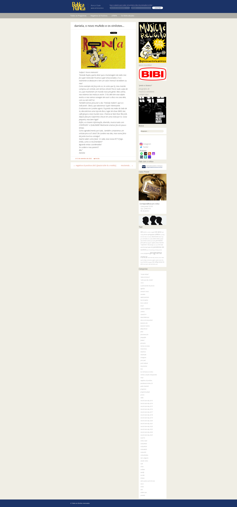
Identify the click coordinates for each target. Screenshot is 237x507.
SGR (142, 464)
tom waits (145, 264)
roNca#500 (144, 446)
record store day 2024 (147, 432)
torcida (97, 158)
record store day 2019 (147, 418)
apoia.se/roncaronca (97, 8)
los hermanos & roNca (147, 372)
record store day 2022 (147, 426)
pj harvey (156, 250)
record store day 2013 (147, 400)
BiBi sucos (143, 232)
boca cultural (144, 303)
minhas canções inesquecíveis (149, 375)
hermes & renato (145, 346)
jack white (153, 240)
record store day (151, 257)
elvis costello (150, 238)
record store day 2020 (147, 421)
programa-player (145, 392)
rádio (142, 398)
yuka (157, 264)
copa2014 (143, 314)
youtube (143, 495)
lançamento (144, 366)
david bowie (155, 237)
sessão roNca (144, 461)
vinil (142, 489)
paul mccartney (150, 250)
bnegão (152, 232)
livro (142, 369)
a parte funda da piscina (147, 286)
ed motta (145, 239)
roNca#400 (144, 443)
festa (142, 332)
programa (147, 253)
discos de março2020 (147, 320)
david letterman (145, 317)
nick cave (155, 244)
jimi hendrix (159, 241)
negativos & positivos (146, 380)
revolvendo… (127, 165)
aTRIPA (114, 16)
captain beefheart (145, 309)
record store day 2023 (147, 429)
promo (142, 395)
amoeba (143, 294)
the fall (145, 262)
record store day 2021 (147, 423)
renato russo (158, 257)
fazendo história (145, 326)
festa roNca (156, 239)
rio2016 (143, 438)
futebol (142, 340)
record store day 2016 (147, 409)
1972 (142, 283)
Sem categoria (144, 458)
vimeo (142, 487)
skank (160, 260)
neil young (150, 245)
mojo (142, 377)
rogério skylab (155, 260)
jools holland (144, 363)
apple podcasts (145, 297)
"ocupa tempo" (145, 274)
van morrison (151, 264)
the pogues (149, 262)
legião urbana (155, 243)
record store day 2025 (147, 435)
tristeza (142, 478)
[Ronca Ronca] (78, 6)
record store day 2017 (147, 412)
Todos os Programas (78, 16)
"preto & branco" (145, 277)
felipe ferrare (144, 329)
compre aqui (144, 94)
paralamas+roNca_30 (147, 383)
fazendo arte (144, 323)
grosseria (143, 343)
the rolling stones (157, 262)
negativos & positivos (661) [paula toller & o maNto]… (95, 165)
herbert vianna (146, 241)
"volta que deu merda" (147, 280)
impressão (143, 355)
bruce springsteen (149, 234)
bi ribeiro (149, 232)
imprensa (143, 352)
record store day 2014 (147, 403)
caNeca (157, 234)
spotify (142, 472)
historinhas (144, 349)
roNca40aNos (144, 455)
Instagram (147, 144)
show (142, 466)
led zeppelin (148, 242)
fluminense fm (144, 334)
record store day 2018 (147, 415)
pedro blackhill (145, 386)
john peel (143, 243)
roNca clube (144, 441)
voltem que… (144, 492)
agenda (143, 288)
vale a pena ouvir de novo (148, 481)
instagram (143, 357)
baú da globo (144, 300)
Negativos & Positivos (99, 16)
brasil (142, 306)
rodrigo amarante (147, 260)
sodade (143, 469)
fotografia (143, 337)
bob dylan (158, 232)
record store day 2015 (147, 406)
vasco (142, 484)
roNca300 (143, 452)
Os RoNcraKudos (127, 16)
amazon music (145, 291)
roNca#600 (144, 449)
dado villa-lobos (147, 236)
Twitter (145, 147)
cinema (143, 311)
